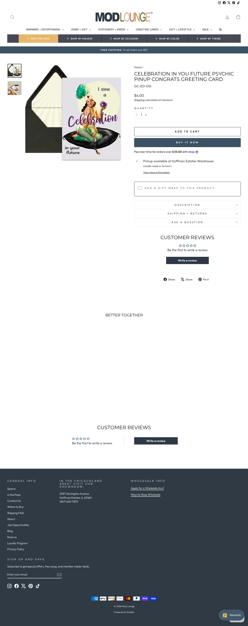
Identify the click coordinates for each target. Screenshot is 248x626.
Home (138, 67)
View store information (156, 172)
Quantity (144, 108)
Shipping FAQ (15, 513)
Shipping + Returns (188, 213)
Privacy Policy (15, 549)
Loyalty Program (17, 543)
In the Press (14, 495)
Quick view (35, 378)
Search (11, 489)
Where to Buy (15, 507)
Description (187, 205)
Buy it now (187, 142)
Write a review (187, 260)
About (11, 519)
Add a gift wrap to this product (180, 188)
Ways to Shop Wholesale (145, 494)
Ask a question (187, 222)
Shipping (139, 100)
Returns (12, 537)
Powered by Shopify (124, 612)
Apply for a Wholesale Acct (147, 488)
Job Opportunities (18, 525)
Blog (10, 531)
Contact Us (14, 501)
